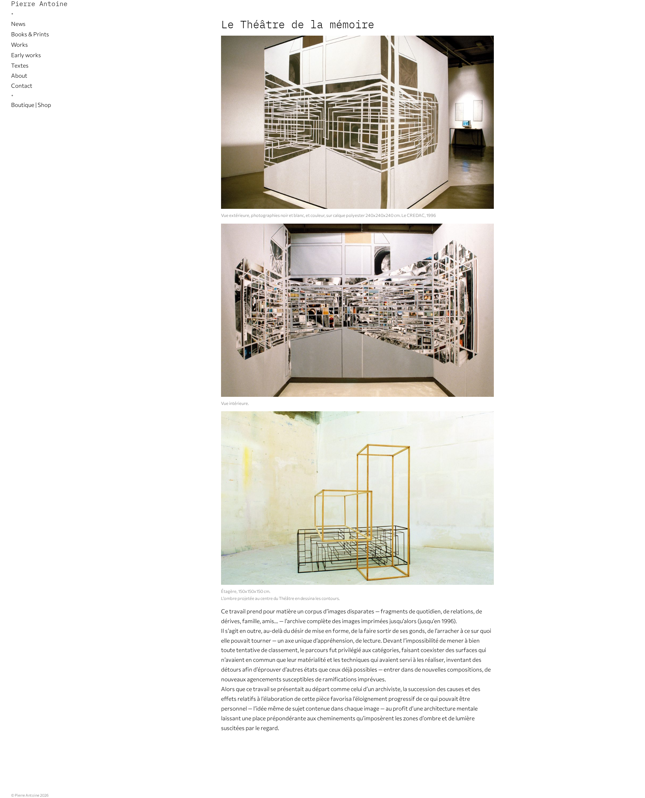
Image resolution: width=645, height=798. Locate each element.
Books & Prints (30, 34)
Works (19, 44)
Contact (21, 85)
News (18, 23)
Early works (26, 55)
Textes (20, 65)
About (19, 75)
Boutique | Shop (31, 104)
